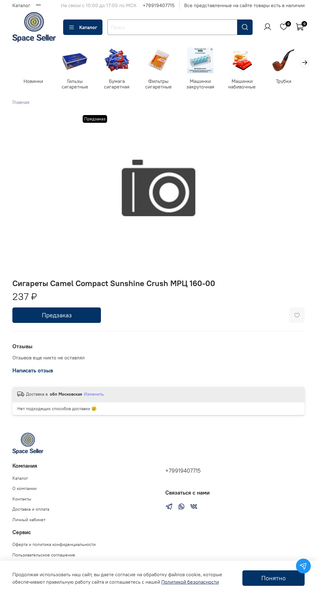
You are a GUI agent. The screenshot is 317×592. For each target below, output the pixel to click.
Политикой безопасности (190, 582)
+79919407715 (159, 5)
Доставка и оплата (30, 509)
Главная (20, 102)
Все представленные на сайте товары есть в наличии (244, 5)
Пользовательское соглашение (43, 555)
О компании (24, 488)
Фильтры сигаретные (158, 84)
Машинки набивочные (242, 84)
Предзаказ (57, 315)
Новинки (33, 81)
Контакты (21, 499)
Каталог (21, 5)
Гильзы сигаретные (75, 84)
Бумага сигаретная (116, 84)
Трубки (283, 81)
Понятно (273, 578)
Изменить (94, 394)
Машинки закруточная (200, 84)
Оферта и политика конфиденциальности (54, 544)
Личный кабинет (29, 519)
